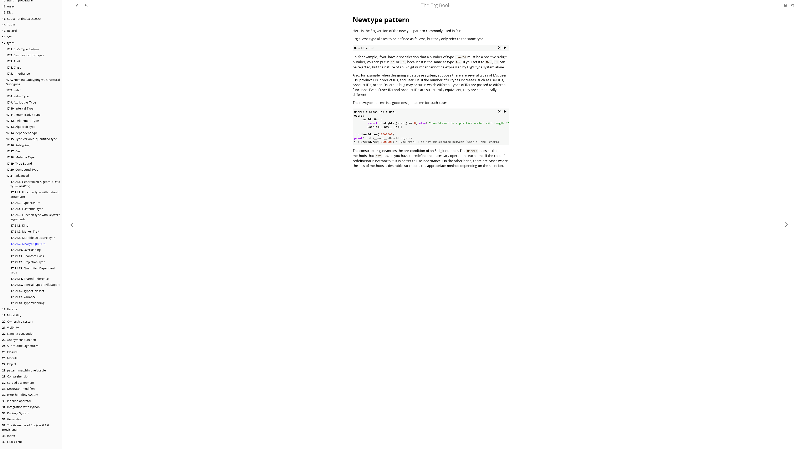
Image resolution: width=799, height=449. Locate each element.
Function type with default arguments (34, 194)
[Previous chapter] (71, 224)
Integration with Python (21, 407)
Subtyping (18, 145)
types (8, 43)
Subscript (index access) (21, 19)
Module (10, 358)
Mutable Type (20, 157)
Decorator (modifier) (18, 389)
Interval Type (19, 108)
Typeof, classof (27, 291)
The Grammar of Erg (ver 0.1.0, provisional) (26, 427)
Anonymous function (19, 340)
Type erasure (25, 203)
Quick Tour (12, 442)
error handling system (20, 395)
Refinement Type (22, 121)
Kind (19, 225)
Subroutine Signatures (20, 346)
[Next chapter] (786, 224)
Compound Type (22, 169)
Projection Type (27, 262)
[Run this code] (505, 47)
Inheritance (18, 73)
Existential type (26, 209)
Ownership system (17, 321)
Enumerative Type (23, 115)
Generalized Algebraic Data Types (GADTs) (35, 184)
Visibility (10, 327)
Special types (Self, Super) (35, 285)
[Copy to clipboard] (499, 47)
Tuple (8, 25)
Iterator (9, 309)
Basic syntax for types (25, 55)
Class (13, 67)
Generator (11, 419)
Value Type (17, 96)
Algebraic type (20, 127)
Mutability (11, 315)
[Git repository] (793, 5)
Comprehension (15, 376)
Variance (23, 297)
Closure (10, 352)
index (8, 436)
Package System (15, 413)
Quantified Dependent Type (32, 270)
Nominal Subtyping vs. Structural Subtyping (33, 82)
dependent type (22, 133)
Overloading (25, 250)
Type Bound (19, 163)
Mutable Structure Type (32, 238)
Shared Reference (29, 279)
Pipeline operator (16, 401)
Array (8, 6)
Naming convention (18, 334)
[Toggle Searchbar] (86, 5)
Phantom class (27, 256)
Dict (7, 12)
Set (6, 37)
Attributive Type (21, 102)
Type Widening (27, 303)
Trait (13, 61)
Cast (13, 151)
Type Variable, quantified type (31, 139)
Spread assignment (18, 383)
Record (9, 31)
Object (9, 364)
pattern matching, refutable (24, 370)
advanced (17, 176)
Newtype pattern (28, 244)
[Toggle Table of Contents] (67, 5)
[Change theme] (77, 5)
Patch (13, 90)
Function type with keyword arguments (35, 217)
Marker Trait (24, 231)
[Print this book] (786, 5)
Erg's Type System (22, 49)
